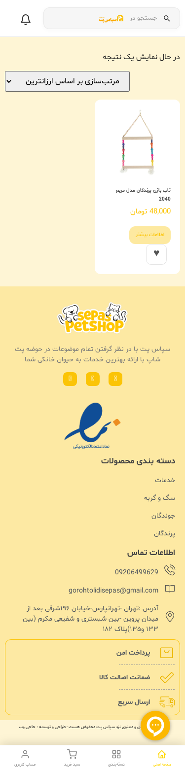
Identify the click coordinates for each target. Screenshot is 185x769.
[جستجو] (167, 18)
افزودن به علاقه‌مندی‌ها (156, 254)
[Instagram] (93, 379)
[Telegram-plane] (70, 379)
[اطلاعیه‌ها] (26, 20)
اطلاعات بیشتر (150, 235)
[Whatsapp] (115, 379)
